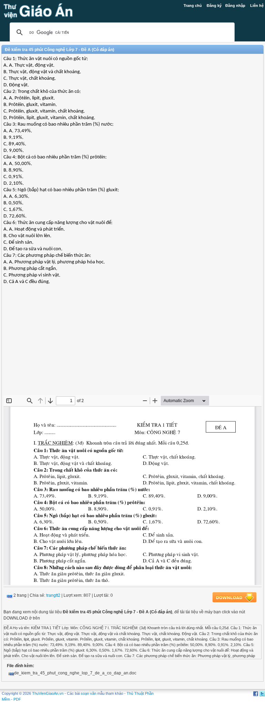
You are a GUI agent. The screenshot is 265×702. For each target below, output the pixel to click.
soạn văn (88, 693)
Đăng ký (214, 5)
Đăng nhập (235, 5)
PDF (17, 699)
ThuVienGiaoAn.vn (47, 693)
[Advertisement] (132, 345)
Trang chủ (193, 5)
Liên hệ (257, 5)
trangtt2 (53, 595)
